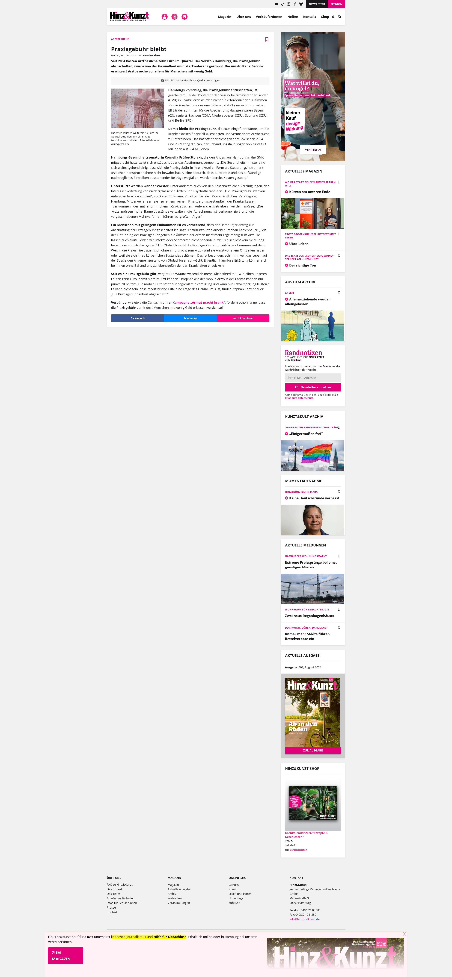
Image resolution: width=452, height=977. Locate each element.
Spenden (336, 4)
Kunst (232, 889)
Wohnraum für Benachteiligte (307, 609)
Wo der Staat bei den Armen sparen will (310, 183)
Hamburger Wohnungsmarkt (306, 556)
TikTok (282, 4)
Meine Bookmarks (184, 16)
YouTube (276, 4)
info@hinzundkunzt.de (305, 919)
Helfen (292, 16)
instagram (289, 4)
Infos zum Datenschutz (299, 398)
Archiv (172, 894)
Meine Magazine (174, 16)
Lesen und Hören (240, 894)
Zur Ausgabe (313, 750)
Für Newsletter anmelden (313, 387)
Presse (111, 907)
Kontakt (309, 16)
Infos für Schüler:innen (122, 903)
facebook (295, 4)
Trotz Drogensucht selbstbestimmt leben (310, 235)
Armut (289, 293)
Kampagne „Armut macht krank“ (199, 302)
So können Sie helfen (121, 898)
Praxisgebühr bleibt (138, 49)
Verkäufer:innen (269, 16)
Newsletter (317, 4)
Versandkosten (298, 849)
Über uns (243, 16)
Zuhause (234, 903)
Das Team (113, 894)
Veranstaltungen (179, 903)
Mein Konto (164, 16)
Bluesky (301, 4)
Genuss (234, 885)
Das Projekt (114, 889)
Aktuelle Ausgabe (179, 889)
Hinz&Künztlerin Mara (301, 491)
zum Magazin (61, 955)
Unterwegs (236, 898)
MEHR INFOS (313, 150)
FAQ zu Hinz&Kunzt (120, 885)
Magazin (224, 16)
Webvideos (175, 898)
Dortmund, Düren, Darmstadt (306, 627)
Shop (325, 16)
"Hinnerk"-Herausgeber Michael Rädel (312, 427)
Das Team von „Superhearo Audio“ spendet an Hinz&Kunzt (309, 257)
